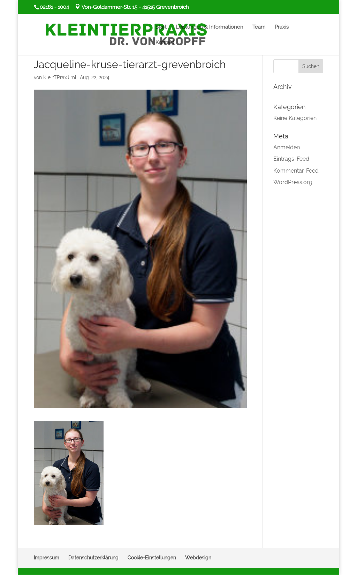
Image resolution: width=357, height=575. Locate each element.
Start (161, 27)
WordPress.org (292, 182)
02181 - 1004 (54, 7)
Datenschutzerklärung (93, 557)
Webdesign (198, 557)
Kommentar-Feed (296, 170)
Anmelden (286, 147)
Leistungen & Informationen (209, 27)
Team (259, 27)
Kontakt (164, 42)
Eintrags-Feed (291, 159)
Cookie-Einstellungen (152, 557)
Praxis (282, 27)
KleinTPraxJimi (59, 77)
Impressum (46, 557)
